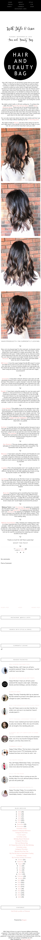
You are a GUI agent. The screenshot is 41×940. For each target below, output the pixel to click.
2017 (19, 880)
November (20, 826)
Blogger (24, 920)
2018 (19, 822)
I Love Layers (21, 834)
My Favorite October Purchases (21, 857)
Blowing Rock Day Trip (21, 851)
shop (32, 6)
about (20, 2)
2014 (19, 886)
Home (20, 607)
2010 (19, 895)
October (20, 859)
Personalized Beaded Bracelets (21, 787)
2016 (19, 882)
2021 (19, 816)
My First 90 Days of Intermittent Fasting (21, 853)
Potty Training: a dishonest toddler (22, 719)
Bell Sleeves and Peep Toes (19, 664)
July (20, 866)
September (20, 861)
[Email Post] (25, 548)
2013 (19, 888)
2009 (19, 897)
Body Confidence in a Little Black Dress (24, 705)
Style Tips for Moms (16, 773)
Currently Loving (15, 746)
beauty (21, 4)
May (20, 870)
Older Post (5, 607)
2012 (19, 890)
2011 (19, 893)
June (20, 868)
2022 (19, 814)
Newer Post (36, 607)
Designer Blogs (26, 939)
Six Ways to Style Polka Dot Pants (22, 678)
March (20, 874)
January (20, 878)
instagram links (21, 8)
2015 (19, 884)
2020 (19, 818)
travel (10, 4)
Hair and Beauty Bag (21, 843)
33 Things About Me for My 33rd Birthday (21, 845)
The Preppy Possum (16, 760)
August (20, 864)
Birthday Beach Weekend (21, 839)
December (20, 824)
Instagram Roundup (21, 832)
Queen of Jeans (14, 691)
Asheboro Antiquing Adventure (21, 830)
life (31, 4)
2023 (19, 812)
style (31, 2)
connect (21, 6)
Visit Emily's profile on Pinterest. (20, 911)
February (20, 876)
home (10, 2)
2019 (19, 820)
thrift (9, 6)
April (20, 872)
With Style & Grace (20, 29)
